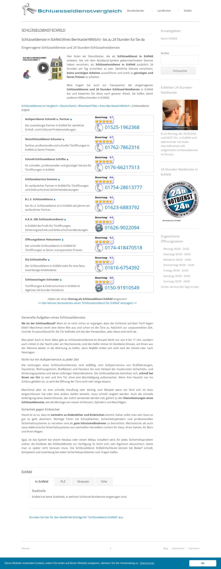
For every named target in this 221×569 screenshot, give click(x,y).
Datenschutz (178, 548)
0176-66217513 (121, 167)
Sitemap (25, 548)
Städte (188, 10)
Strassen (83, 481)
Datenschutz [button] (147, 563)
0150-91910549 (121, 287)
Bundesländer (135, 10)
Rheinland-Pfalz (87, 106)
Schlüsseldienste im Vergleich (40, 106)
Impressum (193, 548)
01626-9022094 (121, 227)
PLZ (63, 481)
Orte (104, 481)
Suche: (165, 53)
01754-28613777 (123, 187)
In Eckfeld (41, 481)
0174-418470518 (123, 247)
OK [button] (202, 563)
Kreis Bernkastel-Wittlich (114, 106)
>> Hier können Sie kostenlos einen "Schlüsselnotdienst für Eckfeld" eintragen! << (87, 303)
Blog (166, 548)
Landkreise (164, 10)
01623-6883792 (121, 207)
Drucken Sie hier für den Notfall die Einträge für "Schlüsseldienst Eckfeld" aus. (76, 517)
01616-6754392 (121, 267)
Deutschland (68, 106)
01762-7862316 (121, 147)
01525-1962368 (121, 127)
